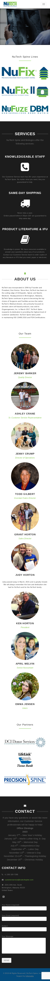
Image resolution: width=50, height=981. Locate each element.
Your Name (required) (10, 905)
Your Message (7, 936)
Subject (5, 926)
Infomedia (30, 976)
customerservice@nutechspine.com (19, 880)
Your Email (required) (10, 915)
